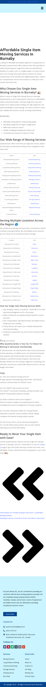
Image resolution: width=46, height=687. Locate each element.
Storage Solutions (34, 199)
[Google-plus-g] (23, 646)
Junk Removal (34, 183)
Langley (34, 280)
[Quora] (19, 646)
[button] (42, 8)
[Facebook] (4, 646)
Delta (34, 244)
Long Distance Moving (34, 167)
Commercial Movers (34, 163)
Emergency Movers (34, 179)
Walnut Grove (34, 296)
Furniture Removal (34, 187)
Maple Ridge (34, 288)
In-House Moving (34, 214)
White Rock (34, 300)
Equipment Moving (34, 207)
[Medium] (12, 646)
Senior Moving (34, 195)
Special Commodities (34, 191)
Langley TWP (34, 284)
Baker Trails (34, 260)
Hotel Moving (34, 203)
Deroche (34, 276)
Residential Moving (34, 159)
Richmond (34, 248)
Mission (34, 292)
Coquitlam (34, 268)
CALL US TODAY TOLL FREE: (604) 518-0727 (23, 2)
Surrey (34, 252)
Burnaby (34, 264)
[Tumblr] (16, 646)
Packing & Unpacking (34, 175)
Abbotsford (34, 256)
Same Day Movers (34, 171)
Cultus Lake (34, 272)
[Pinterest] (8, 646)
